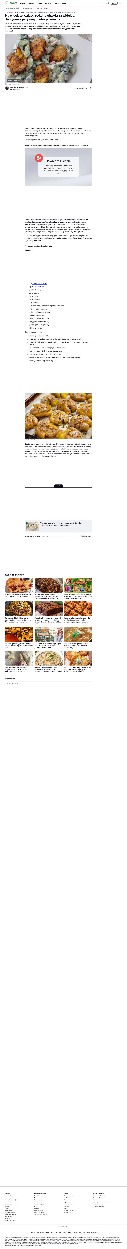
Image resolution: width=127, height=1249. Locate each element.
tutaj (40, 1245)
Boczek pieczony (9, 1218)
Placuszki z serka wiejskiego (12, 1200)
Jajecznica (7, 1206)
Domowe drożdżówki (69, 1210)
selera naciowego (41, 322)
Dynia (35, 1206)
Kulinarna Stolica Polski (12, 8)
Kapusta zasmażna (10, 1212)
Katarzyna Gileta (19, 87)
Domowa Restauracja (28, 8)
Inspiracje (48, 3)
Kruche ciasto (67, 1200)
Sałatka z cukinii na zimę (40, 1214)
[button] (107, 3)
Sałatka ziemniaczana (33, 444)
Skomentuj (79, 88)
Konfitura (36, 1208)
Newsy (31, 3)
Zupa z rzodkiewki (97, 1198)
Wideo (57, 3)
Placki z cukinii (38, 1202)
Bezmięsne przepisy (10, 1198)
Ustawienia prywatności (90, 1232)
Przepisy (23, 3)
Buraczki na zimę (38, 1210)
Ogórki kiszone (38, 1196)
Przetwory (36, 1198)
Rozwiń (58, 486)
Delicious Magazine (42, 8)
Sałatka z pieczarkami (10, 1220)
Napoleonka (67, 1202)
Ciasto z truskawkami (98, 1206)
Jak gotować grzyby (39, 1204)
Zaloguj (114, 3)
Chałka (65, 1208)
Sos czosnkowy (8, 1216)
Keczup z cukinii (9, 1202)
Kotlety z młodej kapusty (99, 1196)
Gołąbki (7, 1208)
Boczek (31, 339)
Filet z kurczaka (9, 1204)
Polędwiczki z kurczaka (10, 1214)
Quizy (64, 3)
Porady (39, 3)
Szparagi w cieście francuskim (101, 1202)
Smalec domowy (9, 1210)
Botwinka (95, 1200)
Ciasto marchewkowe (69, 1196)
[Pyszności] (15, 3)
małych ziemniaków (39, 283)
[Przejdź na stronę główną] (7, 4)
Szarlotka (66, 1206)
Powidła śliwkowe (38, 1200)
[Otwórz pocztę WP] (101, 3)
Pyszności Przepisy (9, 1196)
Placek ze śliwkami (68, 1204)
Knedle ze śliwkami (39, 1212)
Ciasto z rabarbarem (98, 1204)
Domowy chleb (67, 1212)
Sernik (65, 1198)
